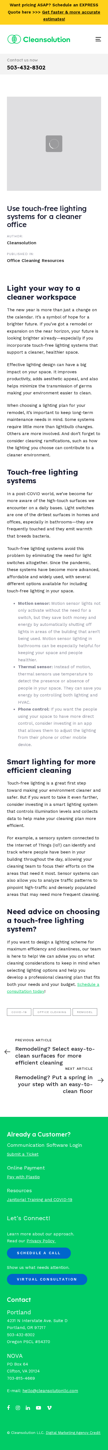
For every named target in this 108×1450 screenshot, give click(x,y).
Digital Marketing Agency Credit (73, 1433)
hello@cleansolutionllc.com (50, 1390)
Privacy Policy (41, 1240)
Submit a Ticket (22, 1154)
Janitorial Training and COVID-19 (39, 1199)
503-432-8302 (26, 67)
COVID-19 (19, 1012)
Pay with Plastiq (23, 1176)
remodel (85, 1012)
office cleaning (51, 1012)
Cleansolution (21, 242)
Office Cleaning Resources (35, 260)
